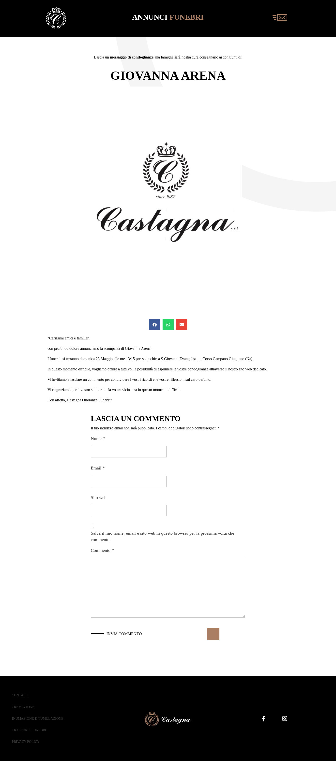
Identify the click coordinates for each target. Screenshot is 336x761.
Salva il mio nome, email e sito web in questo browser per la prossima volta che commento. (162, 536)
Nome (98, 438)
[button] (154, 324)
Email (98, 468)
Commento (102, 550)
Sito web (99, 497)
